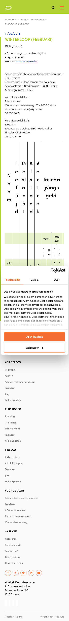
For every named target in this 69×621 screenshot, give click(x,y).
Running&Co (10, 19)
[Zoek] (53, 7)
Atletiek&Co (13, 362)
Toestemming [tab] (12, 279)
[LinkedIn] (31, 573)
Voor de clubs (14, 490)
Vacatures (10, 538)
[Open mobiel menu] (62, 8)
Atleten (9, 375)
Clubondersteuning (16, 522)
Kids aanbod (12, 457)
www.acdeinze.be (27, 61)
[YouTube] (39, 573)
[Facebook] (8, 573)
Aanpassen (32, 347)
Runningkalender (36, 19)
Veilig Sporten (13, 400)
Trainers (9, 387)
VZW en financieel (15, 510)
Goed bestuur (13, 557)
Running (22, 19)
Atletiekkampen (14, 463)
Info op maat (12, 428)
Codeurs (59, 616)
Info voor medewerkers (18, 516)
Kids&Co (10, 449)
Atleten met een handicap (20, 381)
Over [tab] (56, 279)
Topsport (10, 369)
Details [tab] (34, 279)
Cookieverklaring (14, 616)
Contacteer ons (14, 563)
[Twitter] (23, 573)
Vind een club (13, 544)
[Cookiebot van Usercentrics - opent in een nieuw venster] (50, 270)
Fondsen (10, 504)
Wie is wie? (11, 550)
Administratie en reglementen (22, 498)
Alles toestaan (34, 336)
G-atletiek (10, 422)
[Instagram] (16, 573)
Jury (7, 394)
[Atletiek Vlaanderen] (8, 8)
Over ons (11, 531)
